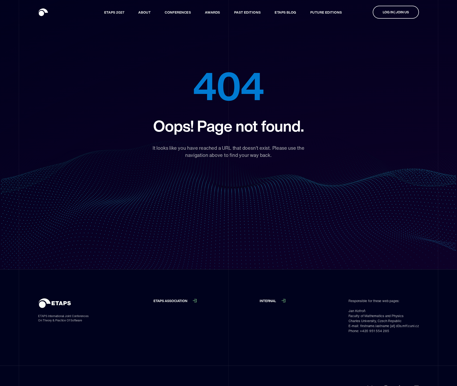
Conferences (178, 12)
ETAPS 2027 (114, 12)
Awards (212, 12)
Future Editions (326, 12)
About (144, 12)
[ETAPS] (56, 12)
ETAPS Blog (285, 12)
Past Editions (247, 12)
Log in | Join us (396, 12)
